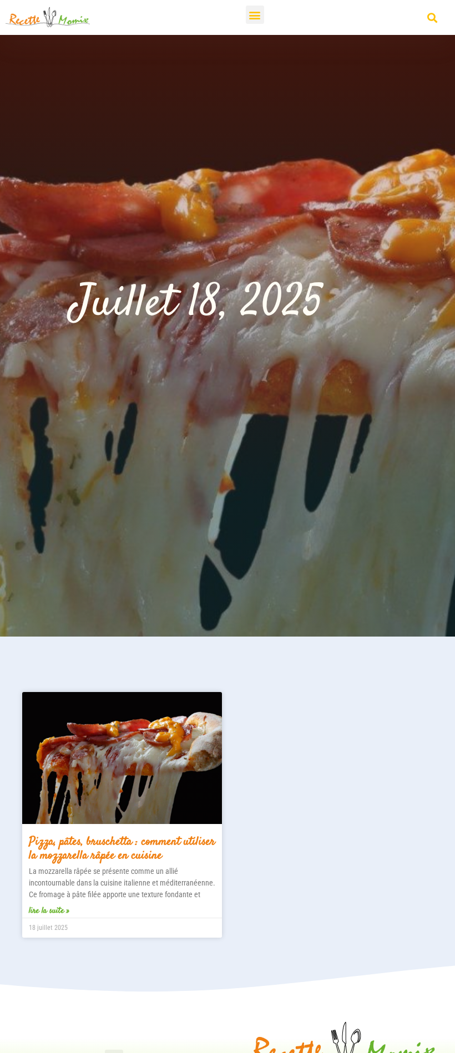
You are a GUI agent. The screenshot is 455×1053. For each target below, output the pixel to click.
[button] (255, 15)
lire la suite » (49, 911)
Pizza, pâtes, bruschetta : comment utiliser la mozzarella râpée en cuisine (122, 848)
